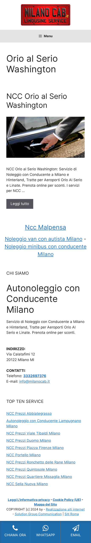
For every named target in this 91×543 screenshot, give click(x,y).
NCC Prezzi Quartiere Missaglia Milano (39, 477)
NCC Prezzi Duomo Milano (28, 440)
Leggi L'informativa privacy (29, 500)
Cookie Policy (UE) (67, 500)
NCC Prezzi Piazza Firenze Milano (35, 448)
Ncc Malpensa (45, 227)
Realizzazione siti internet (65, 509)
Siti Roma (72, 514)
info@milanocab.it (34, 381)
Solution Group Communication (38, 514)
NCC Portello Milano (23, 455)
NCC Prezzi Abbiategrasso (29, 413)
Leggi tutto (20, 204)
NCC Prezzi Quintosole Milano (31, 469)
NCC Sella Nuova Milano (27, 484)
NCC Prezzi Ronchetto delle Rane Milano (40, 462)
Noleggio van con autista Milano (43, 239)
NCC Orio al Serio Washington (36, 100)
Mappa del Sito (45, 504)
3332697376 (34, 376)
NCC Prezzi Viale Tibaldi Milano (33, 433)
